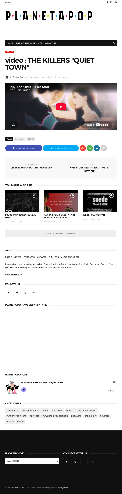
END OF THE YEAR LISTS (29, 43)
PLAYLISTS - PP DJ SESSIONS (55, 416)
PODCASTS (76, 416)
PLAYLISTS (34, 416)
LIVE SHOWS (57, 411)
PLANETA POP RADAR (16, 416)
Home (8, 2)
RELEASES (104, 416)
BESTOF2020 (12, 411)
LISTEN (45, 411)
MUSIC (69, 411)
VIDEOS (10, 51)
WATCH (20, 421)
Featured (19, 139)
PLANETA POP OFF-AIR (86, 411)
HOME (10, 43)
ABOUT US (50, 43)
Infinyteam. (63, 488)
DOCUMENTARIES (30, 411)
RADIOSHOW (91, 416)
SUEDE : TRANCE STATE (94, 215)
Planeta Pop (18, 77)
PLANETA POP (19, 488)
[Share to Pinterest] (104, 148)
